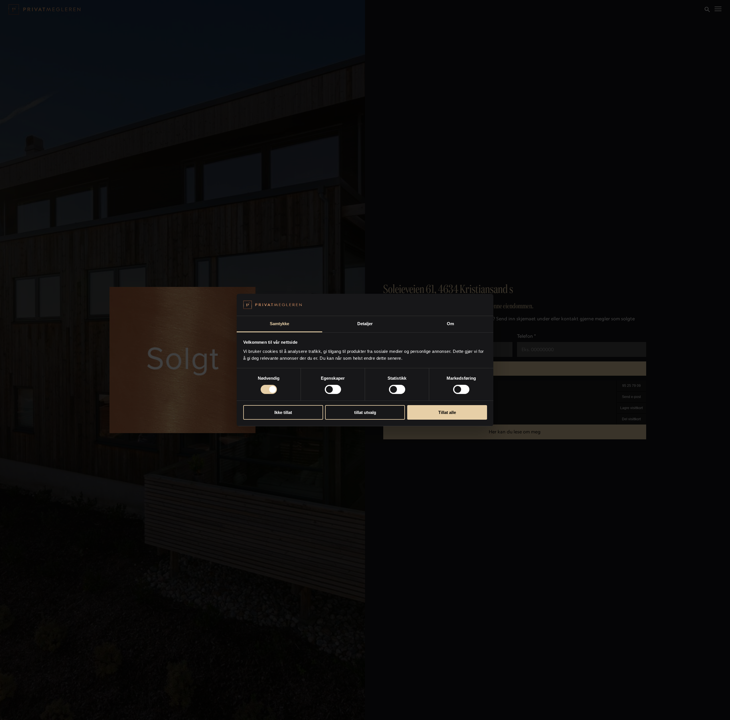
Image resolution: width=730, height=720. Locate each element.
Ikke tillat (283, 412)
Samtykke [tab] (279, 323)
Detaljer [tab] (365, 323)
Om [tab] (450, 323)
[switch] (333, 389)
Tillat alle (447, 412)
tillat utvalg (365, 412)
